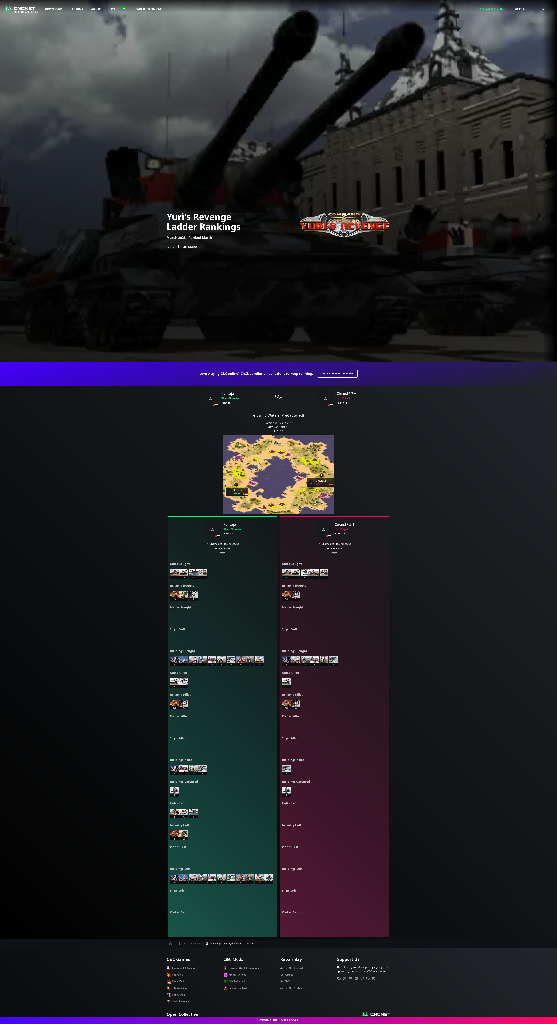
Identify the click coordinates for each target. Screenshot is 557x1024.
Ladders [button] (96, 9)
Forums (77, 9)
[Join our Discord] (375, 978)
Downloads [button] (54, 9)
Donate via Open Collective (337, 373)
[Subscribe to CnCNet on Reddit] (357, 978)
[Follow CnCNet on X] (346, 978)
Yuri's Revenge (187, 247)
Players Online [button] (492, 9)
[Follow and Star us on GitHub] (369, 978)
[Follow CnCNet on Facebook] (340, 978)
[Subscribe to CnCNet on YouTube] (352, 978)
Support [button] (520, 9)
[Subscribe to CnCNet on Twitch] (363, 978)
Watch (118, 9)
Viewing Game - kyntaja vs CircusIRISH (229, 944)
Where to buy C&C (149, 9)
